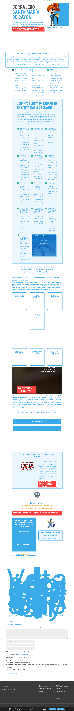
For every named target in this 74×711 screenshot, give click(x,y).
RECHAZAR (60, 709)
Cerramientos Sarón (37, 421)
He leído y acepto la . (17, 654)
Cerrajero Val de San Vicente (23, 538)
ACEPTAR (53, 709)
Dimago (37, 427)
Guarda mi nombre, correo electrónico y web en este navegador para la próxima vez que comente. (31, 651)
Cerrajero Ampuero (24, 531)
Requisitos (40, 691)
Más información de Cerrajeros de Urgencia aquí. (50, 535)
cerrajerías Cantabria (26, 554)
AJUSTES (44, 709)
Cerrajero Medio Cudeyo (23, 544)
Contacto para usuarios (8, 693)
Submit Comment (12, 673)
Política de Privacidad (22, 654)
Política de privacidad (61, 691)
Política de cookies (60, 695)
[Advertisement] (37, 42)
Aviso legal (58, 698)
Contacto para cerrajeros (8, 689)
